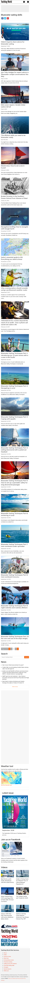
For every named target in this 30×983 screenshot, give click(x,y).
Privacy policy (19, 978)
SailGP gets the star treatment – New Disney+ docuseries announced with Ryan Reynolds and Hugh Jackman (15, 677)
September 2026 (8, 830)
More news (15, 686)
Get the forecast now (6, 785)
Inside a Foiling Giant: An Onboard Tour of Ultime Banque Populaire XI (22, 881)
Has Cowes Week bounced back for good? (13, 665)
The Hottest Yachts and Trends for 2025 (22, 897)
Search (26, 657)
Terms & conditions (12, 978)
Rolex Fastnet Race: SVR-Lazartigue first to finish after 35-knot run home (7, 899)
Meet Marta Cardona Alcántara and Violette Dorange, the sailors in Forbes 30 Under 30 (13, 682)
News (3, 662)
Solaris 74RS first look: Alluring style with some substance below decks (7, 916)
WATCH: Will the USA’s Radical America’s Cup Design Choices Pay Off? (22, 916)
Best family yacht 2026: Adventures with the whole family (7, 880)
